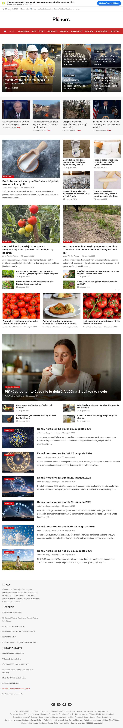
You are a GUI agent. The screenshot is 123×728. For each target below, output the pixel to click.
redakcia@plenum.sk (17, 626)
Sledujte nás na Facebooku (12, 694)
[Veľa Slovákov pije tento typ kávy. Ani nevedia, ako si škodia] (69, 408)
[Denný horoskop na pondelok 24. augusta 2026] (18, 535)
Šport (42, 31)
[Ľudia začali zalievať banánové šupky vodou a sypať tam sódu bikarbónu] (107, 180)
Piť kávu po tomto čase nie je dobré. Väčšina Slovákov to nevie (56, 391)
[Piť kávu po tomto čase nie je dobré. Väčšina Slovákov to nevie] (61, 367)
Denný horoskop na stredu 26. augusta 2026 (64, 477)
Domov (12, 31)
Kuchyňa (89, 31)
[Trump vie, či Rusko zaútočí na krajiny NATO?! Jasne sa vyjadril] (107, 109)
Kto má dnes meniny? (21, 717)
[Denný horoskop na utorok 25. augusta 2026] (18, 510)
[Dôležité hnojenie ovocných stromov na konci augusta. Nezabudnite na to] (69, 274)
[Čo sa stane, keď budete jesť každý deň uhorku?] (8, 408)
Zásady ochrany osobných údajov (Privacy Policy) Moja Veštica (45, 723)
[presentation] (115, 289)
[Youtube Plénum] (70, 37)
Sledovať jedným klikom (109, 3)
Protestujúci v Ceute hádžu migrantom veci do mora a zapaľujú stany (45, 124)
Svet (34, 31)
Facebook (110, 714)
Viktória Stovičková (14, 327)
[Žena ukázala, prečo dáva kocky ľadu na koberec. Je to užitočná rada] (76, 180)
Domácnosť (76, 31)
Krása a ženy (102, 31)
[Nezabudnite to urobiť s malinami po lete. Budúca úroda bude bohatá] (8, 285)
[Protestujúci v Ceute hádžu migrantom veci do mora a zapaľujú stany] (46, 109)
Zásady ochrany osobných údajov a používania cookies (52, 717)
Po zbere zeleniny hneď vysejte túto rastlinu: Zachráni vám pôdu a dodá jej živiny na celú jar (66, 9)
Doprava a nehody (78, 723)
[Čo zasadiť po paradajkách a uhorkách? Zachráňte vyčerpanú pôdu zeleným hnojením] (8, 274)
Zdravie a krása (12, 387)
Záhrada (64, 31)
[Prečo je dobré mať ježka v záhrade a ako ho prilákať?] (69, 285)
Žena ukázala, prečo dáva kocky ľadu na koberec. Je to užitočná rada (76, 193)
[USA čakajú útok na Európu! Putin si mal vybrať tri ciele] (16, 109)
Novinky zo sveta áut (80, 714)
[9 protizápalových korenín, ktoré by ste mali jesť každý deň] (8, 419)
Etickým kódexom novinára (26, 642)
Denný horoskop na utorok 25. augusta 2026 (64, 502)
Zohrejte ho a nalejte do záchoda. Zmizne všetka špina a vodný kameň (74, 162)
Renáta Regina (12, 188)
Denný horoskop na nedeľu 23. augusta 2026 (64, 550)
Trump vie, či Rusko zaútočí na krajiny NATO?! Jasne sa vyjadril (106, 124)
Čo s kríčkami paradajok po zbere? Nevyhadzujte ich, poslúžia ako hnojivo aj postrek (27, 249)
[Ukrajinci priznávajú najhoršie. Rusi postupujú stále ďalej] (76, 109)
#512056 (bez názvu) (94, 723)
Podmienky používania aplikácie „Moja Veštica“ (101, 720)
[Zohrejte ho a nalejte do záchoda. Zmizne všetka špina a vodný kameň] (76, 149)
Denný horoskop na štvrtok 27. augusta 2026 (64, 453)
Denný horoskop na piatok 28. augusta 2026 (64, 428)
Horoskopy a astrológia (50, 433)
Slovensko (23, 31)
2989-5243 (11, 637)
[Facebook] (61, 37)
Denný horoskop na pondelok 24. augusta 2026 (66, 526)
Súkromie (15, 683)
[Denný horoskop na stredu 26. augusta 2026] (18, 486)
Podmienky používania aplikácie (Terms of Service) (63, 720)
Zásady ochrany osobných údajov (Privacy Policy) (23, 720)
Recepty (115, 31)
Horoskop (52, 31)
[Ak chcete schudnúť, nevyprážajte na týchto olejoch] (69, 419)
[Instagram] (64, 37)
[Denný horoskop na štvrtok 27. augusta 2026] (18, 462)
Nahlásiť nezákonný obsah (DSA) (16, 689)
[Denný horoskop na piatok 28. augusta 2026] (18, 437)
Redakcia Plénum (81, 717)
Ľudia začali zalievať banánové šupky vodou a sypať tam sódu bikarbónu (106, 193)
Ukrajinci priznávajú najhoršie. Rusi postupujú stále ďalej (75, 124)
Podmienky (6, 683)
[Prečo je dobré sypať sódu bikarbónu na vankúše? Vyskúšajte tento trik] (107, 149)
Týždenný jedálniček (97, 714)
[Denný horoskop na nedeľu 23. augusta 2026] (18, 559)
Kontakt (92, 717)
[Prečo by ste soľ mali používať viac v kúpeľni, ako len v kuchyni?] (31, 159)
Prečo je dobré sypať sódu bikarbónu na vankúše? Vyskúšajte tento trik (106, 162)
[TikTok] (67, 37)
